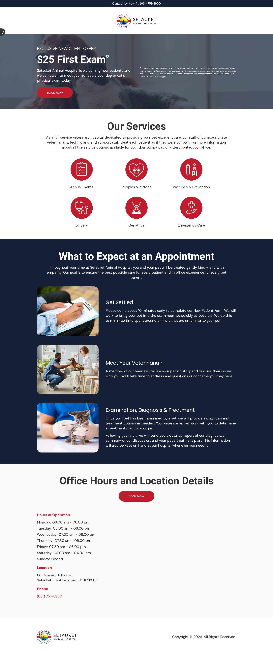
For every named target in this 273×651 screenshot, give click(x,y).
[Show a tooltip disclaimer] (107, 56)
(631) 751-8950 (49, 596)
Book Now (55, 93)
